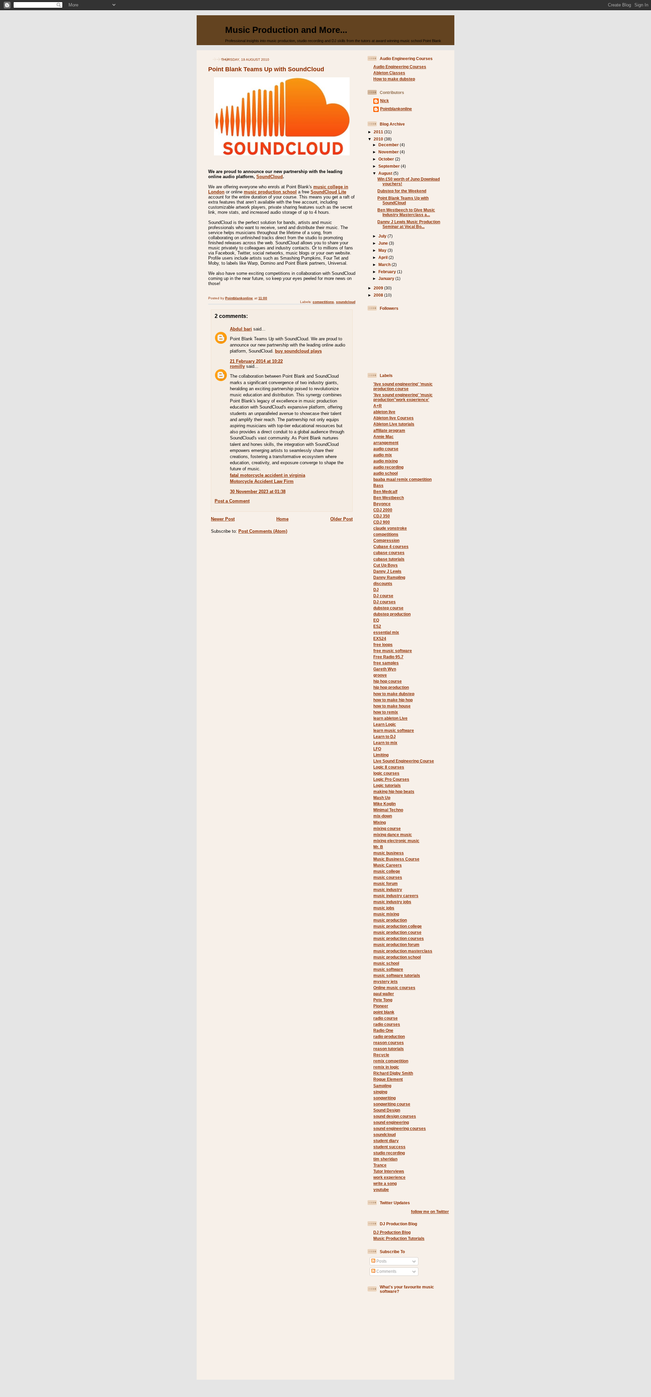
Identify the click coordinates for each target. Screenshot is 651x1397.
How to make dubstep (394, 79)
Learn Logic (384, 724)
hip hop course (387, 681)
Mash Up (381, 797)
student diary (386, 1140)
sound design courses (394, 1116)
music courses (387, 877)
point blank (383, 1012)
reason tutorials (388, 1048)
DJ (376, 589)
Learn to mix (385, 742)
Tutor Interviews (388, 1171)
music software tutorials (396, 975)
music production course (397, 932)
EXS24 (379, 638)
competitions (323, 302)
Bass (378, 485)
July (383, 236)
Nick (384, 100)
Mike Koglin (384, 803)
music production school (270, 191)
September (389, 166)
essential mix (386, 632)
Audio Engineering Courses (399, 66)
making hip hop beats (393, 791)
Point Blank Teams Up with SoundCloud (403, 200)
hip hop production (391, 687)
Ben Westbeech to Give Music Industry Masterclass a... (406, 212)
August (385, 173)
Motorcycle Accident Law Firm (262, 481)
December (389, 145)
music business (388, 853)
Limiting (381, 755)
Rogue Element (388, 1079)
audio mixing (385, 461)
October (386, 159)
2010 (379, 139)
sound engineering (391, 1122)
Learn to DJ (384, 736)
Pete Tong (382, 1000)
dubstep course (388, 608)
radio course (385, 1018)
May (383, 250)
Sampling (382, 1085)
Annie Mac (383, 436)
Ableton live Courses (393, 418)
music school (386, 963)
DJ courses (384, 602)
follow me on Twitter (430, 1211)
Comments (385, 1271)
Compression (386, 540)
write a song (385, 1183)
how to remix (385, 712)
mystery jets (385, 981)
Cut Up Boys (385, 565)
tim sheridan (385, 1159)
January (386, 278)
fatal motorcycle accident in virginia (267, 475)
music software (388, 969)
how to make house (392, 706)
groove (380, 675)
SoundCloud (269, 176)
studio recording (389, 1153)
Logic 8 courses (388, 767)
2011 (379, 132)
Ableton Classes (389, 73)
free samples (386, 663)
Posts (381, 1261)
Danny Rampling (389, 577)
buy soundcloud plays (298, 351)
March (385, 264)
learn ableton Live (390, 718)
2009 (379, 288)
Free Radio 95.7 (388, 657)
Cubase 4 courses (391, 546)
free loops (383, 644)
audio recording (388, 467)
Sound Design (386, 1110)
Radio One (383, 1030)
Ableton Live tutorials (393, 424)
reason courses (388, 1042)
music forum (385, 883)
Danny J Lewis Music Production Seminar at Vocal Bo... (408, 224)
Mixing (379, 822)
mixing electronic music (396, 840)
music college (386, 871)
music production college (397, 926)
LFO (377, 749)
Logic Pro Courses (391, 779)
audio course (385, 449)
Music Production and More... (286, 30)
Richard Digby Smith (393, 1073)
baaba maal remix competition (402, 479)
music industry (387, 889)
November (389, 152)
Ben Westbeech (388, 497)
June (383, 243)
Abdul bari (241, 329)
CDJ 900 (381, 522)
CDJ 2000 (382, 510)
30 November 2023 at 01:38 (257, 491)
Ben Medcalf (385, 491)
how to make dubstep (393, 694)
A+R (377, 405)
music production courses (398, 938)
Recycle (381, 1055)
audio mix (382, 455)
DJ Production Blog (392, 1232)
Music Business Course (396, 859)
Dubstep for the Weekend (401, 191)
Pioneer (380, 1006)
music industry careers (395, 895)
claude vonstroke (390, 528)
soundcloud (345, 302)
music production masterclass (402, 951)
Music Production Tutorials (399, 1238)
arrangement (385, 442)
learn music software (393, 730)
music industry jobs (392, 902)
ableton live (384, 412)
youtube (381, 1189)
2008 (379, 295)
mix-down (382, 816)
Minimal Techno (388, 810)
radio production (389, 1036)
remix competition (390, 1061)
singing (380, 1092)
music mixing (386, 914)
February (387, 271)
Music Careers (387, 865)
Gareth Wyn (384, 669)
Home (282, 519)
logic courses (386, 773)
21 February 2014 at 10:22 (256, 361)
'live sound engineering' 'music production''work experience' (403, 397)
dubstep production (392, 614)
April (383, 257)
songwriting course (391, 1104)
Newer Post (223, 519)
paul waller (383, 994)
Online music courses (394, 987)
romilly (237, 366)
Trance (380, 1165)
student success (389, 1147)
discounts (382, 583)
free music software (392, 650)
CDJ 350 (381, 516)
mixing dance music (392, 834)
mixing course (387, 828)
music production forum (396, 944)
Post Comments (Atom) (262, 531)
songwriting (384, 1098)
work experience (389, 1177)
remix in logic (386, 1067)
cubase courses (389, 552)
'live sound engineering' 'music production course (403, 386)
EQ (376, 620)
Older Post (341, 519)
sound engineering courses (399, 1128)
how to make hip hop (393, 700)
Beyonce (382, 504)
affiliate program (389, 430)
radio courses (386, 1024)
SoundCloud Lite (328, 191)
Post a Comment (232, 501)
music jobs (383, 908)
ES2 (377, 626)
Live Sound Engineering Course (403, 761)
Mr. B (378, 847)
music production (390, 920)
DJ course (383, 595)
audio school (385, 473)
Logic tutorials (387, 785)
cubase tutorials (389, 559)
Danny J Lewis (387, 571)
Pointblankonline (396, 109)
